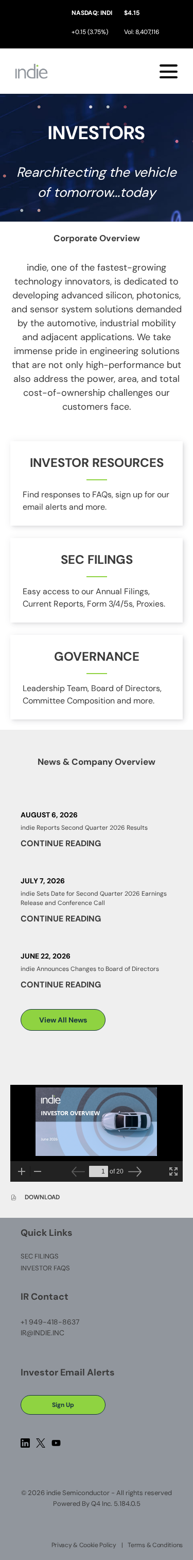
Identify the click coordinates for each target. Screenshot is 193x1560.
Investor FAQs (60, 1268)
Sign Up (63, 1405)
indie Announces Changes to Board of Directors (90, 969)
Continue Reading (61, 843)
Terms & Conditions (155, 1545)
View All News (63, 1020)
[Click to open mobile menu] (168, 71)
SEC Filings (54, 1256)
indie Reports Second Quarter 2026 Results (84, 828)
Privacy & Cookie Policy (83, 1545)
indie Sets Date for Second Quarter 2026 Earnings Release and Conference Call (94, 898)
